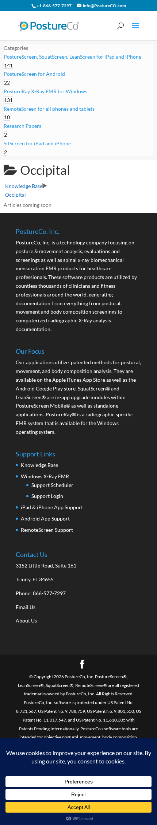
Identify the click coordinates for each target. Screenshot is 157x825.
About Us (26, 620)
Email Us (25, 607)
